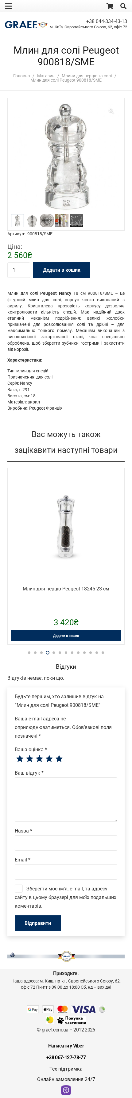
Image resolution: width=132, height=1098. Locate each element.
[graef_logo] (21, 25)
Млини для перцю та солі (87, 76)
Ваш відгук (29, 773)
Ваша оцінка (31, 749)
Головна (21, 76)
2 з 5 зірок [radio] (29, 759)
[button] (123, 6)
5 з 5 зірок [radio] (59, 759)
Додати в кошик (61, 270)
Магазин (46, 76)
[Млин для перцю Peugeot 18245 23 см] (66, 481)
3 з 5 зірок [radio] (39, 759)
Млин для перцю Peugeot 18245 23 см (66, 589)
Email (22, 860)
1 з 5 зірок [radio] (20, 759)
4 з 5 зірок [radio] (49, 759)
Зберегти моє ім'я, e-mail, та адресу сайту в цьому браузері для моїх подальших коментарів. (65, 897)
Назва (23, 831)
